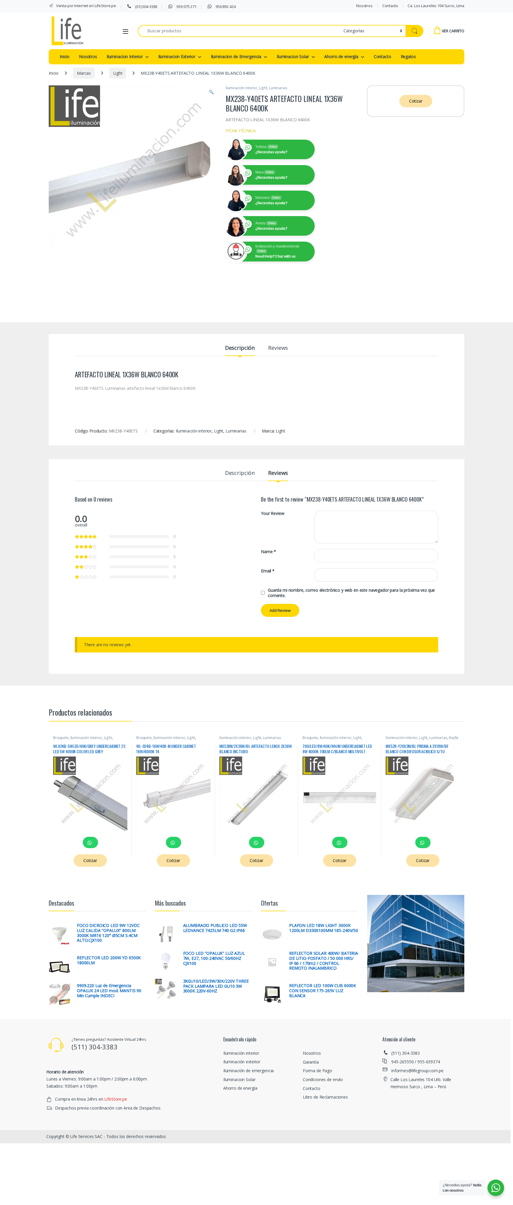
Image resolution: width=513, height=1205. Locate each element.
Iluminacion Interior (125, 56)
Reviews (278, 348)
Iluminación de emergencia (248, 1070)
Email (268, 571)
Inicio (64, 56)
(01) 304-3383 (145, 6)
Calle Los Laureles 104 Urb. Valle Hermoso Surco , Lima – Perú (420, 1083)
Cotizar (415, 101)
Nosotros (364, 5)
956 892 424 (225, 6)
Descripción (240, 348)
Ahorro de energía (341, 56)
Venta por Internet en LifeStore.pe (85, 5)
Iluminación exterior (241, 1061)
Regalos (408, 56)
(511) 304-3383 (405, 1053)
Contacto (390, 5)
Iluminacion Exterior (176, 56)
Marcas (84, 73)
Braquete (61, 737)
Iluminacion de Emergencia (236, 56)
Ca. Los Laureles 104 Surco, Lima (436, 5)
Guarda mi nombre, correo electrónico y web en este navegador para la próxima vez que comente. (351, 593)
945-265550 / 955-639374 (415, 1061)
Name (268, 551)
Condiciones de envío (323, 1079)
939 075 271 (186, 6)
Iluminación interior (241, 87)
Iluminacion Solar (293, 56)
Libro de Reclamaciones (325, 1097)
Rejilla (453, 737)
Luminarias (278, 87)
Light (117, 73)
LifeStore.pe (115, 1099)
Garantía (311, 1062)
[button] (211, 91)
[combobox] (239, 31)
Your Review (272, 513)
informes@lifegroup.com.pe (417, 1070)
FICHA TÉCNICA (241, 130)
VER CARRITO (453, 30)
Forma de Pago (317, 1070)
